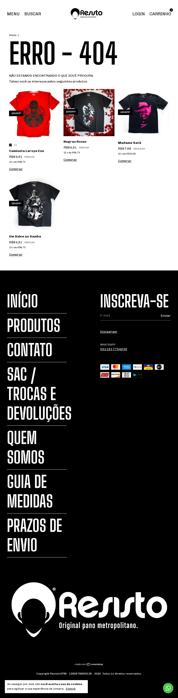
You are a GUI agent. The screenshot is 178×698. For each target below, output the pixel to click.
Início (12, 35)
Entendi (71, 688)
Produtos (33, 325)
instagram (108, 332)
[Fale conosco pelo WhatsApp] (168, 688)
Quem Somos (25, 447)
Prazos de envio (34, 535)
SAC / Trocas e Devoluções (39, 394)
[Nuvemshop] (89, 665)
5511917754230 (113, 349)
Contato (29, 350)
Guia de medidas (30, 491)
